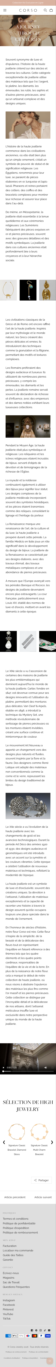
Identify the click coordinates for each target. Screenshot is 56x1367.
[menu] (5, 10)
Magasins (8, 1277)
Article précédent (14, 1197)
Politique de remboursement (20, 1232)
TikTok (7, 1318)
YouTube (8, 1314)
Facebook (9, 1304)
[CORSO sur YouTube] (49, 1330)
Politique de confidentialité (38, 1352)
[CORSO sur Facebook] (32, 1330)
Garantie (8, 1259)
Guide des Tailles (13, 1255)
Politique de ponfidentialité (19, 1223)
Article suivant (43, 1197)
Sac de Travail (11, 1282)
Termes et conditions (15, 1218)
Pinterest (8, 1309)
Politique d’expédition (30, 1358)
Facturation (10, 1245)
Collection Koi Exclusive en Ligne (27, 3)
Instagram (9, 1300)
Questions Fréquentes (16, 1286)
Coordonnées (45, 1358)
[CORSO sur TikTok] (45, 1330)
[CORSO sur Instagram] (40, 1330)
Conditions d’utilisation (12, 1358)
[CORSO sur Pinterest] (36, 1330)
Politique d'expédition (16, 1227)
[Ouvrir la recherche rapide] (45, 10)
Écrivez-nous (11, 1273)
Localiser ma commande (18, 1250)
